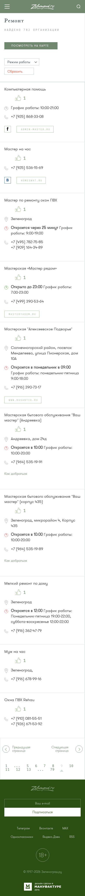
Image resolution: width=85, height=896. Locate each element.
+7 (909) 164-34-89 (27, 247)
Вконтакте (46, 828)
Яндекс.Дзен (51, 837)
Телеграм (23, 828)
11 (7, 769)
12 (18, 769)
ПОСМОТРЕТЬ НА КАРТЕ (30, 45)
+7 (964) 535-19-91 (26, 461)
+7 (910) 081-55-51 (26, 718)
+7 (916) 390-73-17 (26, 387)
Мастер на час (17, 149)
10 (71, 766)
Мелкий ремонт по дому (26, 583)
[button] (21, 61)
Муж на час (14, 651)
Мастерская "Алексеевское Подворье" (38, 329)
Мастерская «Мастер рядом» (30, 268)
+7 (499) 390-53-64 (27, 301)
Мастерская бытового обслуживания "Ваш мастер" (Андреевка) (42, 417)
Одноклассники (22, 837)
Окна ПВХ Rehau (19, 699)
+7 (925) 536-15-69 (27, 167)
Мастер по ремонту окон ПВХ (30, 200)
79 (52, 769)
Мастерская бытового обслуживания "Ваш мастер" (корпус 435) (42, 499)
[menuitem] (23, 828)
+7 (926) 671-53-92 (26, 723)
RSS (72, 837)
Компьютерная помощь (25, 89)
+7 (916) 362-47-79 (26, 630)
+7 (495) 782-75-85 (27, 241)
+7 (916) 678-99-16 (26, 678)
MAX (65, 828)
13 (29, 769)
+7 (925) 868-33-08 (27, 116)
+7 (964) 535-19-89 (27, 548)
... (17, 766)
